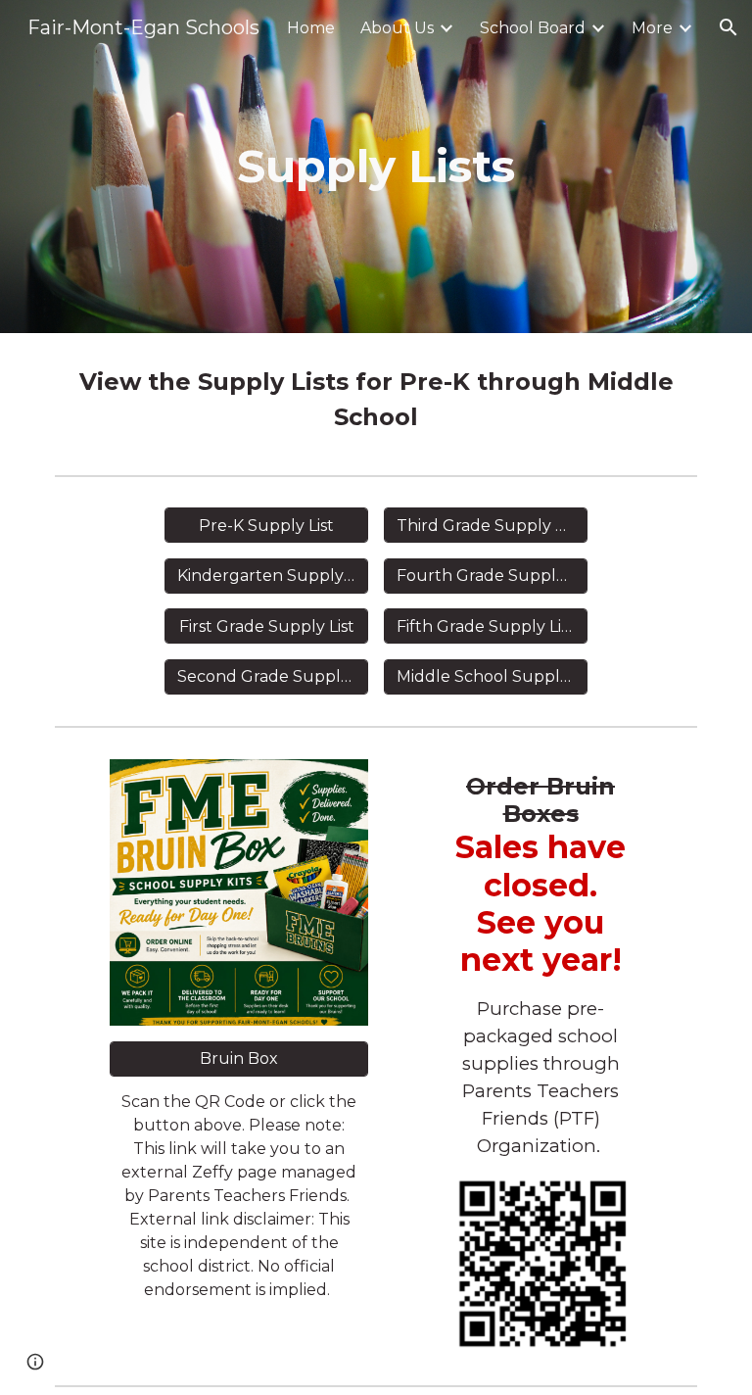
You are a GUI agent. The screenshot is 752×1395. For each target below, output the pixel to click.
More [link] (652, 28)
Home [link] (311, 28)
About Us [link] (397, 28)
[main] (375, 167)
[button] (728, 27)
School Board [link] (533, 28)
